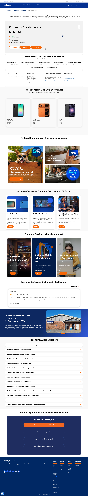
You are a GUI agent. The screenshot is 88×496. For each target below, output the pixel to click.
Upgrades (76, 468)
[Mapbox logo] (45, 49)
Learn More (10, 226)
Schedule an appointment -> (50, 80)
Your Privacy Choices (54, 477)
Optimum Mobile (61, 467)
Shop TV (13, 273)
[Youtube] (16, 471)
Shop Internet (63, 273)
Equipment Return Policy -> (69, 78)
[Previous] (5, 114)
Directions (15, 47)
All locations (9, 10)
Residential (6, 1)
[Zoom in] (79, 26)
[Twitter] (10, 471)
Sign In (80, 5)
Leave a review (74, 286)
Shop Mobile (38, 273)
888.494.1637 (69, 1)
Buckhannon (23, 10)
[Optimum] (7, 5)
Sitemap (54, 490)
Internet (18, 5)
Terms (54, 469)
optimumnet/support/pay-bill (58, 18)
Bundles (29, 5)
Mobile (23, 5)
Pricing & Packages (69, 469)
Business (11, 1)
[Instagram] (7, 471)
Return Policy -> (67, 76)
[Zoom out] (79, 28)
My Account (77, 465)
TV (38, 5)
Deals (34, 5)
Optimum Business (56, 487)
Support (71, 5)
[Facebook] (5, 471)
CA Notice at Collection (54, 474)
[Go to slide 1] (63, 333)
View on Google (14, 303)
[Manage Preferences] (2, 493)
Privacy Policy (54, 471)
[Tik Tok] (13, 471)
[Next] (83, 114)
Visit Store (36, 226)
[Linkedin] (19, 471)
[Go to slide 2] (65, 333)
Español (54, 486)
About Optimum (54, 466)
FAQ (68, 472)
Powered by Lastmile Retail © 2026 (44, 494)
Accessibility (55, 484)
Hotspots (54, 489)
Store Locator (76, 1)
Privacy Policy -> (67, 80)
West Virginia (16, 10)
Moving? (82, 1)
